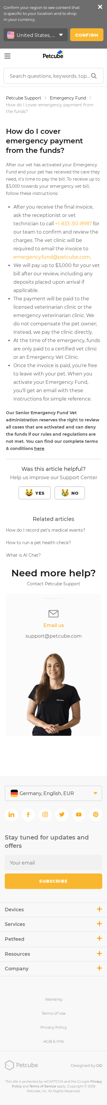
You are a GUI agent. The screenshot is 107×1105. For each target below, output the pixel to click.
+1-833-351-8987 (73, 223)
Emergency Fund (68, 98)
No (75, 493)
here (39, 448)
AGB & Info (53, 1041)
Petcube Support (23, 98)
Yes (40, 493)
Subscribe (53, 881)
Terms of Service (42, 1086)
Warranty (53, 999)
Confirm (86, 35)
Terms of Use (54, 1013)
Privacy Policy (53, 1027)
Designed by (86, 1065)
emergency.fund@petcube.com (51, 257)
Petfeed (14, 939)
